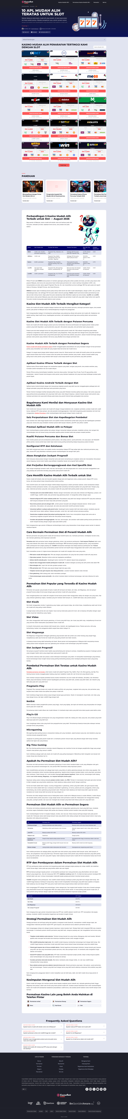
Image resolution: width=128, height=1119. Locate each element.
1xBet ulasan (35, 70)
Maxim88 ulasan (92, 116)
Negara (39, 1069)
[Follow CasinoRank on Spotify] (101, 1089)
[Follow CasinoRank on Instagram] (90, 1089)
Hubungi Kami (86, 1064)
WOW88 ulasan (64, 70)
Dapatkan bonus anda (35, 67)
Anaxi (61, 1066)
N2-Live (61, 1072)
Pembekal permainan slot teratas (36, 672)
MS (23, 1089)
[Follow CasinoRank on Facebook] (86, 1089)
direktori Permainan (40, 413)
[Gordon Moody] (62, 1103)
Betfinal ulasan (64, 138)
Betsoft (61, 1061)
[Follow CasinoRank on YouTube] (97, 1089)
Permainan (39, 1064)
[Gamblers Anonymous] (38, 1103)
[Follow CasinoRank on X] (94, 1089)
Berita (104, 2)
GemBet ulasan (35, 93)
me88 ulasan (92, 93)
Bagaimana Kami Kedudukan (86, 1066)
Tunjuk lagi (63, 165)
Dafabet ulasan (64, 116)
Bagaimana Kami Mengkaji (85, 1069)
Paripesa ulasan (64, 93)
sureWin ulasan (92, 70)
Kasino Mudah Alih (63, 2)
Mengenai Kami (85, 1061)
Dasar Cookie (64, 1116)
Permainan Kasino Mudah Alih (81, 2)
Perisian (39, 1066)
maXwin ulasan (35, 116)
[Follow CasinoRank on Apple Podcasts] (104, 1089)
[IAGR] (30, 1103)
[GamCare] (49, 1103)
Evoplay (61, 1069)
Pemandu (96, 2)
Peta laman (39, 1072)
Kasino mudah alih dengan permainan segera (39, 346)
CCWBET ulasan (35, 138)
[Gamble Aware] (82, 1103)
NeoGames (61, 1064)
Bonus (39, 1061)
